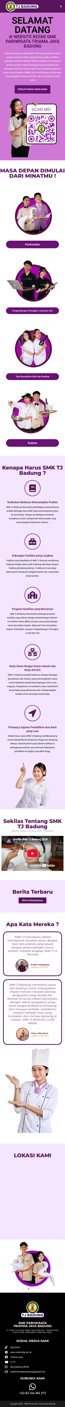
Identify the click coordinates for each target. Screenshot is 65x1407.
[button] (5, 1264)
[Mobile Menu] (61, 6)
